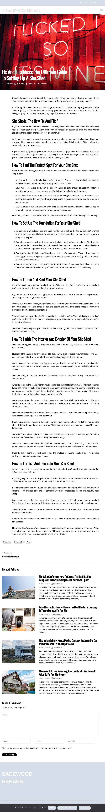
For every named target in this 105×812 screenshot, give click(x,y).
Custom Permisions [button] (67, 808)
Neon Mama (81, 391)
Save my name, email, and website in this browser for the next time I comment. (38, 748)
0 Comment (43, 84)
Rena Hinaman (8, 84)
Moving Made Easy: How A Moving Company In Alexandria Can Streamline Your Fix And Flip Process (68, 642)
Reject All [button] (84, 808)
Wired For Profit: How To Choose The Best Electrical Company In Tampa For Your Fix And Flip (68, 608)
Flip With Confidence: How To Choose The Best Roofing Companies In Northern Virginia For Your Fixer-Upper (65, 578)
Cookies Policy (40, 808)
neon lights (18, 542)
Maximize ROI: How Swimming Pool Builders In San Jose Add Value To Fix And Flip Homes (67, 672)
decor (28, 542)
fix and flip (7, 542)
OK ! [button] (52, 808)
